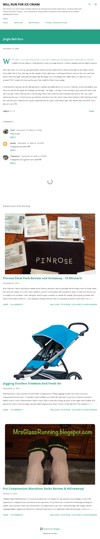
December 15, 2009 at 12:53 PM (31, 143)
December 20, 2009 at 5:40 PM (33, 156)
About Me (18, 22)
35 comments (16, 410)
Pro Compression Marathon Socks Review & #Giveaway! (43, 488)
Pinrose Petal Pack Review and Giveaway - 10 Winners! (42, 278)
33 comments (16, 515)
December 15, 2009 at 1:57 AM (29, 130)
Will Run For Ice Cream (21, 4)
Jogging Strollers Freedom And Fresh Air (32, 383)
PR (14, 111)
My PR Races (34, 22)
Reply (13, 137)
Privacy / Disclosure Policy (56, 22)
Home (5, 22)
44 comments (16, 304)
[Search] (89, 4)
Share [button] (91, 111)
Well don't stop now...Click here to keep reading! (73, 304)
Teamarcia (15, 156)
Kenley (13, 143)
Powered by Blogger (51, 529)
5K (11, 111)
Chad (12, 130)
